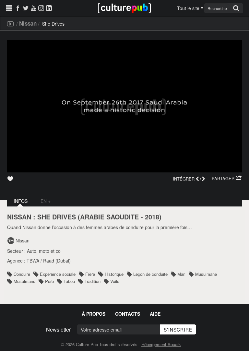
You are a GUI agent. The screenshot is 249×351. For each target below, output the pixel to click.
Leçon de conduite (150, 274)
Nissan (28, 23)
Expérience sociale (58, 274)
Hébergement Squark (161, 344)
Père (49, 281)
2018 (152, 216)
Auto (31, 251)
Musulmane (206, 274)
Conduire (22, 274)
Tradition (93, 281)
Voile (114, 281)
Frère (90, 274)
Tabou (69, 281)
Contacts (127, 313)
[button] (227, 178)
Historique (114, 274)
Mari (181, 274)
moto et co (50, 251)
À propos (93, 313)
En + (46, 201)
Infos (21, 201)
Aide (155, 313)
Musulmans (24, 281)
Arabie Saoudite (109, 216)
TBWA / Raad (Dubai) (49, 260)
